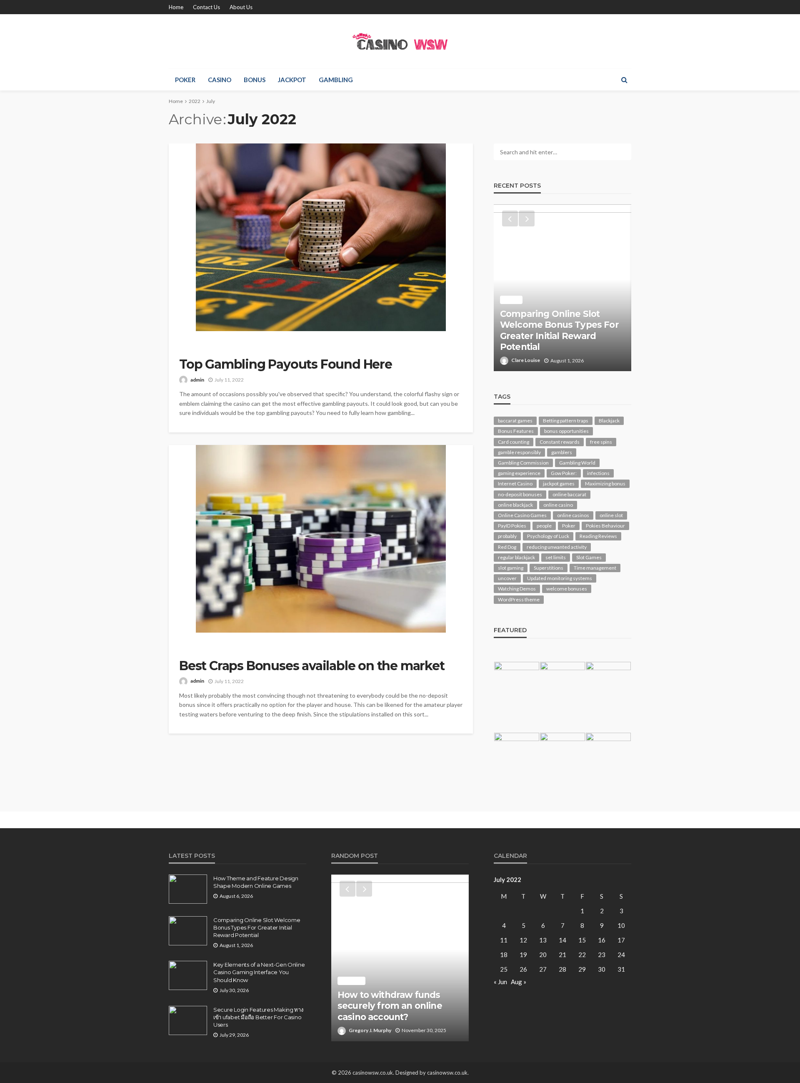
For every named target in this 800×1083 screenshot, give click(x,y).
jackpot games (559, 483)
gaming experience (519, 473)
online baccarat (569, 494)
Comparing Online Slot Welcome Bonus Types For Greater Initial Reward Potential (559, 330)
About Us (241, 7)
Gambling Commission (523, 463)
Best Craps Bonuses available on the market (312, 665)
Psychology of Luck (548, 536)
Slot (511, 299)
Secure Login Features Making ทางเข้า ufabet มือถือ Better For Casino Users (258, 1017)
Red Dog (507, 547)
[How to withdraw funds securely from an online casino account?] (400, 957)
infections (598, 473)
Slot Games (589, 557)
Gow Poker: (564, 473)
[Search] (624, 79)
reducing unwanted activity (557, 547)
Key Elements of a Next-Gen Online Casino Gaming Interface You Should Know (259, 972)
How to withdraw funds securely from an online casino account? (390, 1006)
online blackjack (515, 505)
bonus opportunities (566, 431)
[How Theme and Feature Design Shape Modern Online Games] (188, 889)
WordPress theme (519, 599)
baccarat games (515, 420)
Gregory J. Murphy (370, 1030)
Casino (219, 79)
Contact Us (206, 7)
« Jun (500, 981)
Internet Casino (515, 483)
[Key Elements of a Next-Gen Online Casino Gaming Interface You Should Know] (188, 975)
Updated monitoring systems (559, 578)
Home (176, 7)
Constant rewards (560, 442)
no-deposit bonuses (520, 494)
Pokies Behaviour (605, 526)
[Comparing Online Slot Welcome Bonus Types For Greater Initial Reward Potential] (562, 287)
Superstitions (548, 568)
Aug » (518, 981)
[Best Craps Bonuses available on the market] (321, 539)
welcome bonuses (566, 588)
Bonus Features (516, 431)
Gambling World (577, 463)
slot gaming (510, 568)
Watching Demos (517, 588)
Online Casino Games (522, 515)
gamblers (561, 452)
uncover (507, 578)
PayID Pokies (512, 526)
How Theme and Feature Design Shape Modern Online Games (255, 882)
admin (197, 380)
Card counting (513, 442)
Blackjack (609, 420)
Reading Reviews (598, 536)
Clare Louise (525, 360)
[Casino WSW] (400, 41)
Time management (595, 568)
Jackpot (292, 79)
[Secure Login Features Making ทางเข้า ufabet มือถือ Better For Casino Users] (188, 1020)
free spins (601, 442)
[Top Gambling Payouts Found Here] (321, 237)
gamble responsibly (519, 452)
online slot (611, 515)
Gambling (336, 79)
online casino (558, 505)
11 (504, 940)
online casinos (573, 515)
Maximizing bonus (605, 483)
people (544, 526)
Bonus (254, 79)
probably (507, 536)
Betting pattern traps (565, 420)
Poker (185, 79)
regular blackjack (516, 557)
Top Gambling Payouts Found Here (285, 364)
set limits (555, 557)
